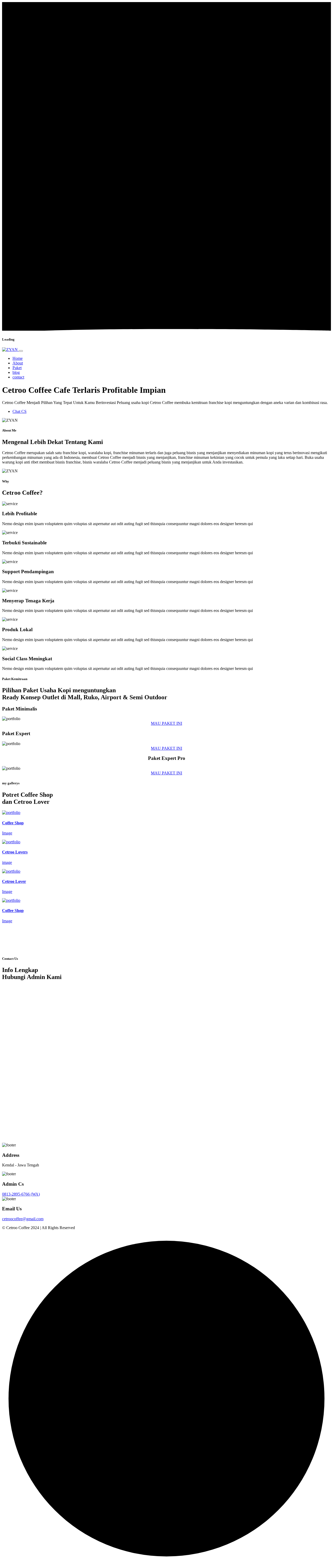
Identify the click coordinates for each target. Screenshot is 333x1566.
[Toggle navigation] (21, 351)
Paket (17, 368)
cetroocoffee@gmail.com (22, 1219)
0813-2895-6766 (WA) (21, 1194)
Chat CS (19, 411)
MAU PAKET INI (166, 723)
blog (16, 372)
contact (18, 377)
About (17, 363)
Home (17, 358)
